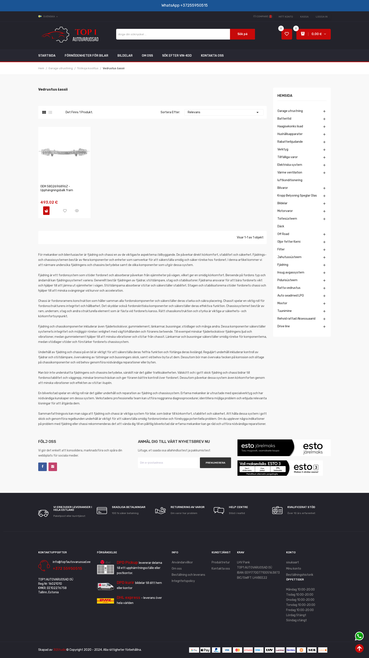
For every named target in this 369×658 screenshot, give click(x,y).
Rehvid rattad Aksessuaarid (296, 318)
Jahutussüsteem (289, 257)
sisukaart (292, 562)
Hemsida (284, 96)
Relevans (224, 112)
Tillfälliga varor (287, 157)
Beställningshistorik (299, 575)
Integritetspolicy (183, 581)
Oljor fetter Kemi (288, 242)
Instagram (52, 467)
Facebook (42, 467)
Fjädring (282, 265)
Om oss (177, 568)
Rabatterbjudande (290, 142)
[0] (287, 34)
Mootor (282, 303)
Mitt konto (286, 16)
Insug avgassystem (290, 272)
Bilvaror (282, 188)
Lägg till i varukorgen (46, 210)
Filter (281, 249)
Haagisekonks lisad (290, 126)
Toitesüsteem (287, 218)
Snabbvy (77, 210)
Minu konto (293, 568)
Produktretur (221, 562)
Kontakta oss (221, 568)
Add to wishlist (65, 210)
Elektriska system (289, 165)
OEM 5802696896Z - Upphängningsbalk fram (56, 188)
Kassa (304, 16)
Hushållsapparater (290, 134)
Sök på (242, 34)
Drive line (283, 326)
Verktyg (282, 149)
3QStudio (59, 650)
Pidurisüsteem (287, 280)
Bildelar (282, 203)
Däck (280, 226)
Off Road (283, 234)
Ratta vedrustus (288, 288)
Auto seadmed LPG (290, 295)
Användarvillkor (182, 562)
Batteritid (284, 118)
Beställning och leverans (188, 575)
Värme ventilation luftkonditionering (289, 176)
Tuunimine (284, 311)
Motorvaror (285, 211)
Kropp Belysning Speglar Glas (297, 195)
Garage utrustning (290, 111)
